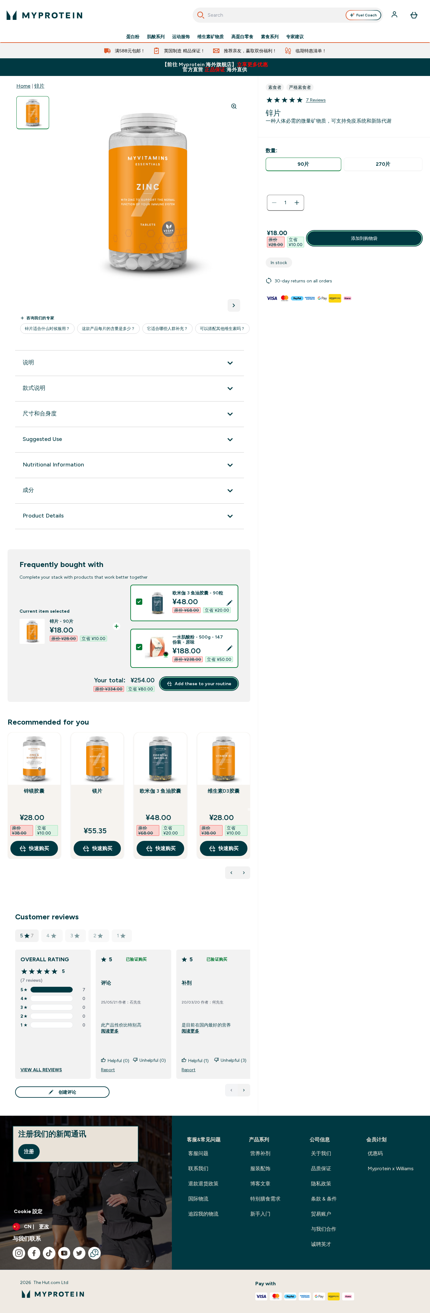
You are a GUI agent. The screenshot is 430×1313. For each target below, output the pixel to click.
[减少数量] (274, 202)
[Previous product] (231, 872)
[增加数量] (297, 202)
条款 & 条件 (324, 1198)
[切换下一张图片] (234, 305)
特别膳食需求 (265, 1198)
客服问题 (198, 1153)
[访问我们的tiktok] (49, 1253)
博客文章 (260, 1183)
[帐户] (395, 15)
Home (23, 86)
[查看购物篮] (414, 15)
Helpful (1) (198, 1060)
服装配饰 (260, 1168)
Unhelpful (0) (152, 1060)
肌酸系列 (156, 36)
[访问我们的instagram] (19, 1253)
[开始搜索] (200, 15)
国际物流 (198, 1198)
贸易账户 (321, 1214)
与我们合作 (323, 1229)
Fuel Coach (366, 15)
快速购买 (39, 848)
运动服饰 (181, 36)
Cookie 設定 (28, 1211)
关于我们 (321, 1153)
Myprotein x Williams (391, 1168)
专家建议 (295, 36)
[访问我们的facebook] (34, 1253)
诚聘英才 (321, 1244)
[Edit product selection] (229, 603)
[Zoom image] (234, 106)
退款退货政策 (203, 1183)
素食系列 (270, 36)
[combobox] (288, 15)
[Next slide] (249, 809)
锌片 (39, 86)
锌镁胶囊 (34, 791)
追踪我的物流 (203, 1214)
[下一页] (244, 1090)
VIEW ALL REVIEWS (41, 1069)
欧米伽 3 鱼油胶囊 (160, 791)
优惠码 (375, 1153)
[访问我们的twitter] (79, 1253)
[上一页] (231, 1090)
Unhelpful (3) (233, 1060)
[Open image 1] (32, 112)
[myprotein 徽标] (44, 15)
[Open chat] (94, 1253)
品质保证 (321, 1168)
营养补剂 (260, 1153)
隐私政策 (321, 1183)
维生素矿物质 (210, 36)
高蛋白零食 (242, 36)
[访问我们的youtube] (64, 1253)
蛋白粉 (132, 36)
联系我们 (198, 1168)
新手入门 (260, 1214)
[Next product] (244, 872)
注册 (29, 1151)
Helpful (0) (118, 1060)
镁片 (97, 791)
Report (108, 1069)
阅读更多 (110, 1030)
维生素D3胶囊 (224, 791)
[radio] (304, 164)
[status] (285, 202)
